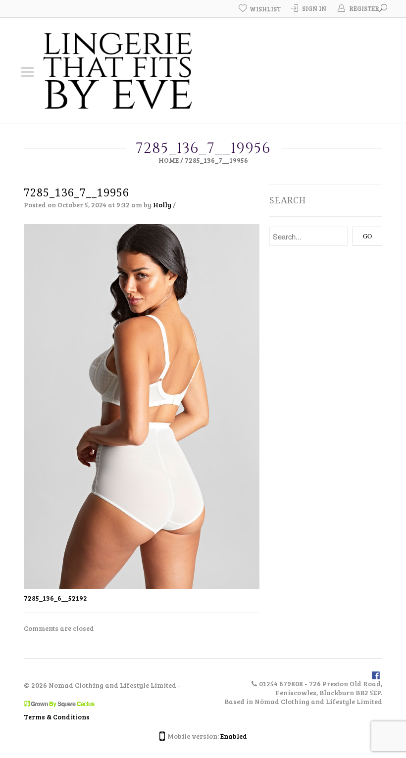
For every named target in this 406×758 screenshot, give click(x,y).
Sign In (314, 8)
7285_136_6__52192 (55, 598)
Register (364, 8)
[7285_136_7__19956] (141, 405)
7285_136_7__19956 (76, 193)
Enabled (233, 736)
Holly (162, 204)
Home (168, 160)
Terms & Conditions (57, 716)
